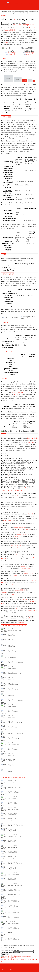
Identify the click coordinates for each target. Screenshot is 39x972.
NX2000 (16, 495)
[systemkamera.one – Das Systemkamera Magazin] (19, 3)
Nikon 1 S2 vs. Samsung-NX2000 (23, 25)
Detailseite (21, 622)
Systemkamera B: (7, 952)
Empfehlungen (25, 965)
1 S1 (2, 499)
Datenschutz (5, 967)
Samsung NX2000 (8, 520)
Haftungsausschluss (15, 967)
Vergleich (4, 16)
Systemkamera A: (7, 950)
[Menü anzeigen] (2, 7)
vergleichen (5, 954)
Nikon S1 (28, 529)
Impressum (24, 967)
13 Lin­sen (16, 394)
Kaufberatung (17, 965)
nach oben (4, 968)
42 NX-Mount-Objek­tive (18, 392)
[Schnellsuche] (36, 7)
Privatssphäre (31, 967)
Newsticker (10, 965)
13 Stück (11, 594)
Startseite (4, 965)
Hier (6, 42)
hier (30, 618)
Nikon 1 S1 (30, 514)
